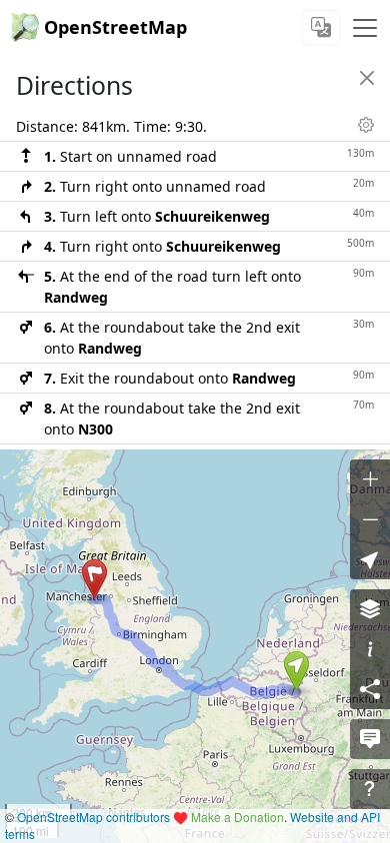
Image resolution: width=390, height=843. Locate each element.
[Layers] (370, 609)
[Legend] (370, 649)
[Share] (370, 689)
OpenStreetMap (115, 27)
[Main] (365, 28)
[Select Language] (321, 27)
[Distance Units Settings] (366, 125)
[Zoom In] (370, 479)
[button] (296, 671)
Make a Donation (237, 816)
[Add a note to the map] (370, 739)
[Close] (367, 78)
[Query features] (370, 789)
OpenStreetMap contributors (93, 816)
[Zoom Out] (370, 519)
